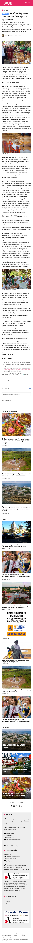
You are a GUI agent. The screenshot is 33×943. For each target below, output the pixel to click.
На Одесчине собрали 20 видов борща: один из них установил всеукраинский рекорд (16, 441)
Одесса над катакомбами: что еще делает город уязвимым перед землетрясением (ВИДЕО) (16, 509)
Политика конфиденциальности (6, 934)
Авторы (20, 802)
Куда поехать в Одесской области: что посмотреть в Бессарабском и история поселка (16, 545)
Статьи (5, 10)
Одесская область (18, 380)
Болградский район (10, 380)
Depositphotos (9, 905)
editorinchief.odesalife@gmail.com (15, 846)
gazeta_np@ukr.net (11, 861)
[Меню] (26, 3)
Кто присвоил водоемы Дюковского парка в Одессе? (15, 770)
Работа (7, 903)
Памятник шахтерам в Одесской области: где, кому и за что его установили (16, 475)
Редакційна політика (16, 934)
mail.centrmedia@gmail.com (13, 839)
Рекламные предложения (13, 856)
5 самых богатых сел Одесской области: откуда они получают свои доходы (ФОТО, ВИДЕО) (16, 606)
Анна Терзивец (8, 35)
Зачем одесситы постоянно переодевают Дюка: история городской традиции (15, 661)
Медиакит (8, 854)
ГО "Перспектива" (10, 907)
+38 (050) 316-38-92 (11, 858)
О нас (12, 802)
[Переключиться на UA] (29, 3)
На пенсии (8, 901)
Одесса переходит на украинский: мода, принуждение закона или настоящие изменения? (16, 575)
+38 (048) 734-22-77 (10, 837)
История (3, 505)
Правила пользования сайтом (26, 934)
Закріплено (23, 3)
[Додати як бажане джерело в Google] (25, 374)
